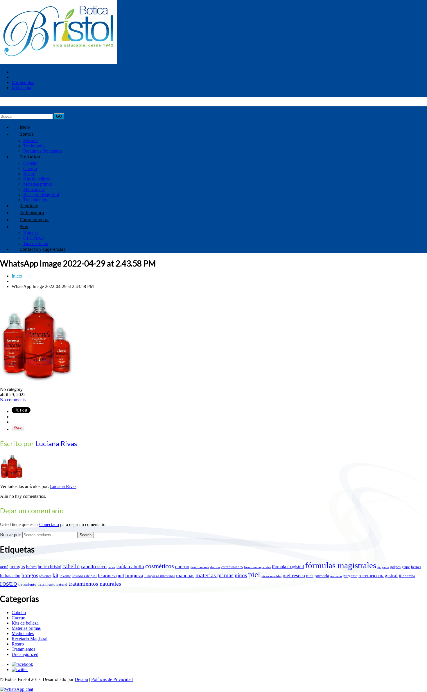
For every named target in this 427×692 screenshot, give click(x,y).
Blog (24, 226)
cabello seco (94, 566)
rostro (8, 583)
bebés (31, 566)
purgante (350, 576)
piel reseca (294, 575)
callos (111, 567)
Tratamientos (23, 649)
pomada (322, 575)
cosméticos (159, 566)
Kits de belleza (36, 178)
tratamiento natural (52, 584)
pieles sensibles (271, 576)
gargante (383, 567)
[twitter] (20, 669)
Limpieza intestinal (159, 576)
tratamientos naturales (95, 583)
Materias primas (37, 184)
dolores (215, 567)
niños (241, 575)
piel (254, 574)
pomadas (336, 576)
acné (4, 566)
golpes (395, 567)
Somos (27, 134)
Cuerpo (30, 168)
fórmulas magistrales (340, 565)
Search (86, 535)
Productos (30, 157)
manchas (185, 575)
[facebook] (22, 664)
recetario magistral (378, 575)
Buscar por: (10, 534)
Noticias (30, 232)
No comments (13, 399)
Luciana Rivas (56, 443)
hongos (29, 575)
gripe (406, 567)
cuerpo (182, 566)
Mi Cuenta (21, 87)
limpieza (134, 575)
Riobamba (407, 576)
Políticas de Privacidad (112, 679)
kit (55, 575)
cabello (71, 566)
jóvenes (45, 576)
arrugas (17, 566)
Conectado (49, 524)
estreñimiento (232, 567)
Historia (30, 140)
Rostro (29, 173)
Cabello (30, 163)
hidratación (10, 575)
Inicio (17, 275)
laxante (65, 576)
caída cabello (130, 566)
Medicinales (34, 189)
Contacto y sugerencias (43, 249)
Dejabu (81, 679)
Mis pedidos (23, 82)
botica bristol (49, 566)
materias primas (214, 575)
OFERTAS (33, 238)
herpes (416, 567)
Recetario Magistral (41, 194)
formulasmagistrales (257, 567)
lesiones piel (111, 575)
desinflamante (200, 567)
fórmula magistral (288, 566)
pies (309, 575)
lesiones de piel (84, 576)
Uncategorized (25, 654)
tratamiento (27, 584)
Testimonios (34, 145)
